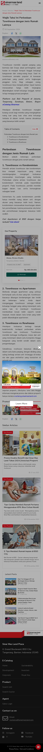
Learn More (21, 403)
